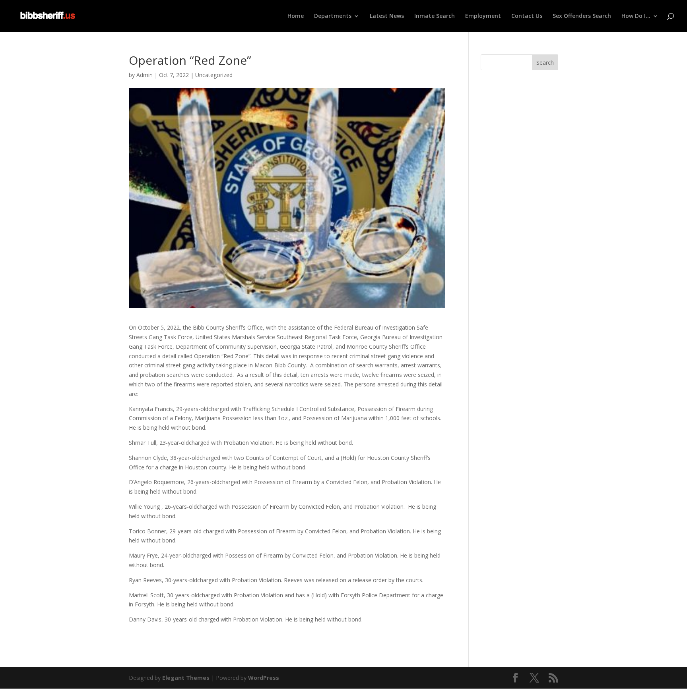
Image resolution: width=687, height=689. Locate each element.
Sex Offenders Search (582, 16)
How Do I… (635, 16)
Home (295, 16)
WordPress (263, 677)
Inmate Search (434, 16)
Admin (144, 75)
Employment (483, 16)
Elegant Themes (186, 677)
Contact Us (526, 16)
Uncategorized (214, 75)
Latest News (387, 16)
